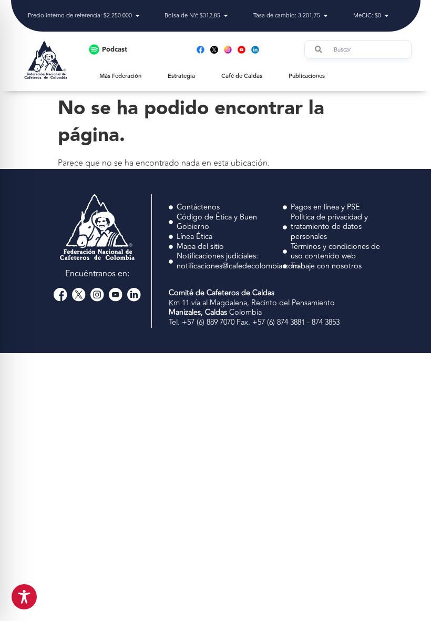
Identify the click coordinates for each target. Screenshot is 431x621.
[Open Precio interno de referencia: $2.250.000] (137, 16)
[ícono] (214, 50)
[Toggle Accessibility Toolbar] (24, 596)
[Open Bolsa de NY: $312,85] (226, 16)
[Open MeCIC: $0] (386, 16)
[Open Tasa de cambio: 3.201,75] (326, 16)
